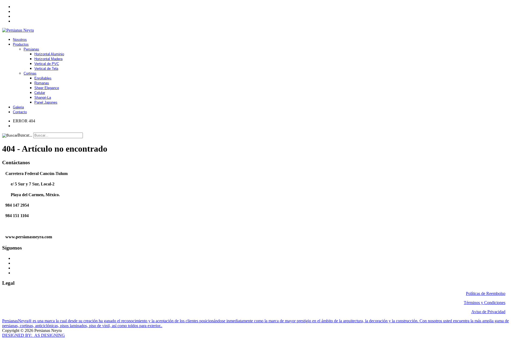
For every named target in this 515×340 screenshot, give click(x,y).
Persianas (31, 49)
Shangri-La (42, 98)
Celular (39, 93)
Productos (21, 44)
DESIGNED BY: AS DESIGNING (33, 335)
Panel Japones (45, 102)
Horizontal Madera (48, 59)
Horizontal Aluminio (49, 54)
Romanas (41, 83)
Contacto (20, 112)
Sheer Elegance (46, 88)
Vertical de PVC (46, 64)
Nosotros (20, 40)
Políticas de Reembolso (485, 293)
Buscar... (24, 135)
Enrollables (43, 78)
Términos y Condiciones (484, 302)
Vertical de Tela (46, 69)
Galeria (18, 107)
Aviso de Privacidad (488, 311)
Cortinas (30, 73)
